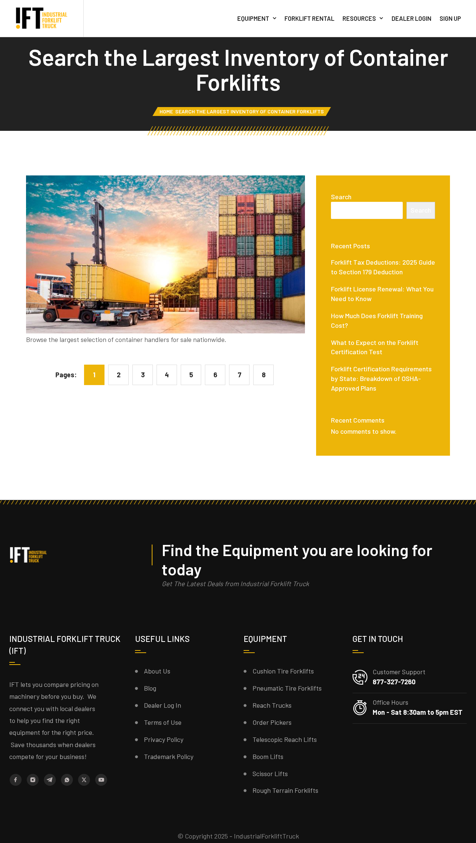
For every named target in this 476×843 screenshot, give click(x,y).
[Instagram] (32, 779)
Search (341, 197)
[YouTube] (101, 779)
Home (166, 111)
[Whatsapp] (66, 779)
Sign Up (450, 18)
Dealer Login (411, 18)
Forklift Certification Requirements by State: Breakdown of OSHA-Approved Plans (381, 378)
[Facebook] (15, 779)
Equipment (253, 18)
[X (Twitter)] (84, 779)
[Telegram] (49, 779)
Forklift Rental (309, 18)
